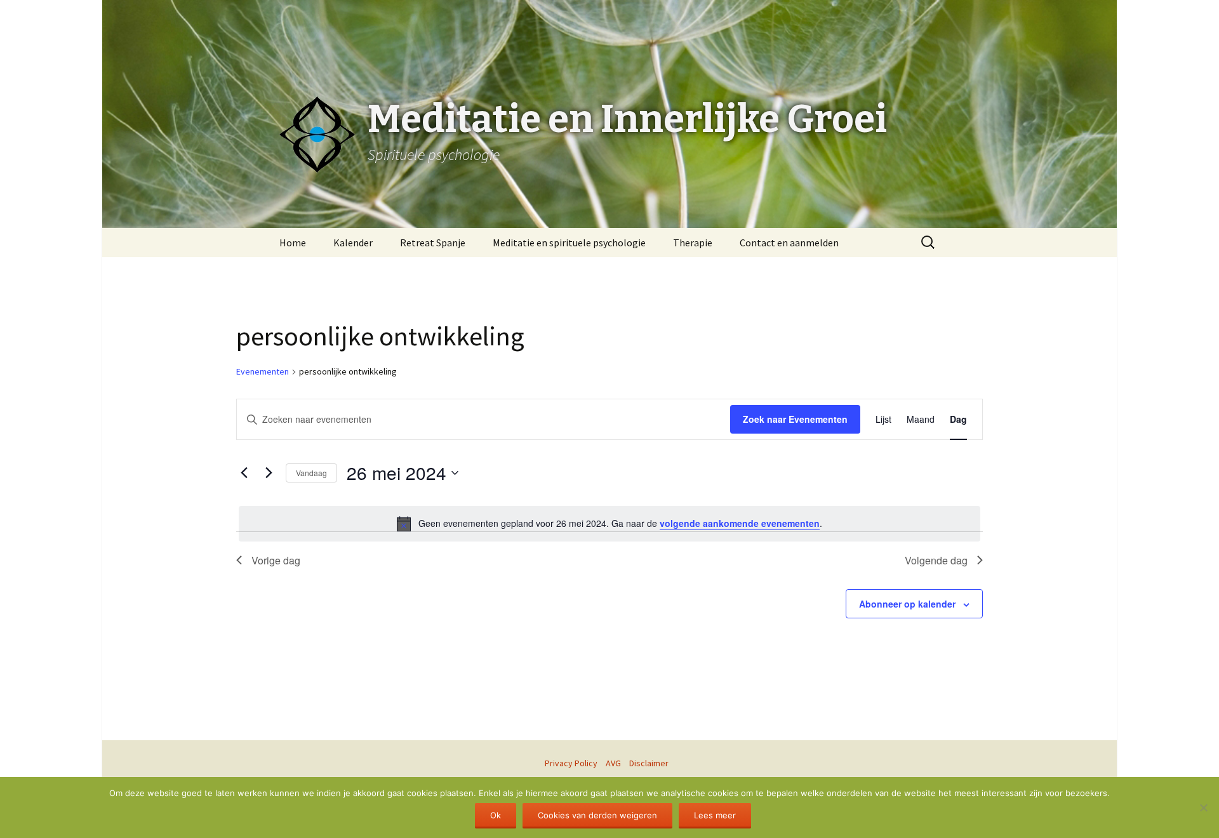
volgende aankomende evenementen (740, 523)
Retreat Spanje (432, 242)
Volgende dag (936, 560)
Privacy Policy (571, 763)
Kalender (353, 242)
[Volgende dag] (268, 473)
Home (292, 242)
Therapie (692, 242)
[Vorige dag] (243, 473)
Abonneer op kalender (907, 603)
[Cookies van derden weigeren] (1203, 807)
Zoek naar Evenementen (795, 419)
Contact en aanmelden (789, 242)
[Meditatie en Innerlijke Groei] (609, 31)
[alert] (609, 524)
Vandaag (311, 472)
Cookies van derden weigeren (597, 815)
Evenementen (262, 371)
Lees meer (715, 815)
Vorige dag (275, 560)
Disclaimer (649, 763)
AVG (613, 763)
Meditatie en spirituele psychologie (569, 242)
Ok (495, 815)
